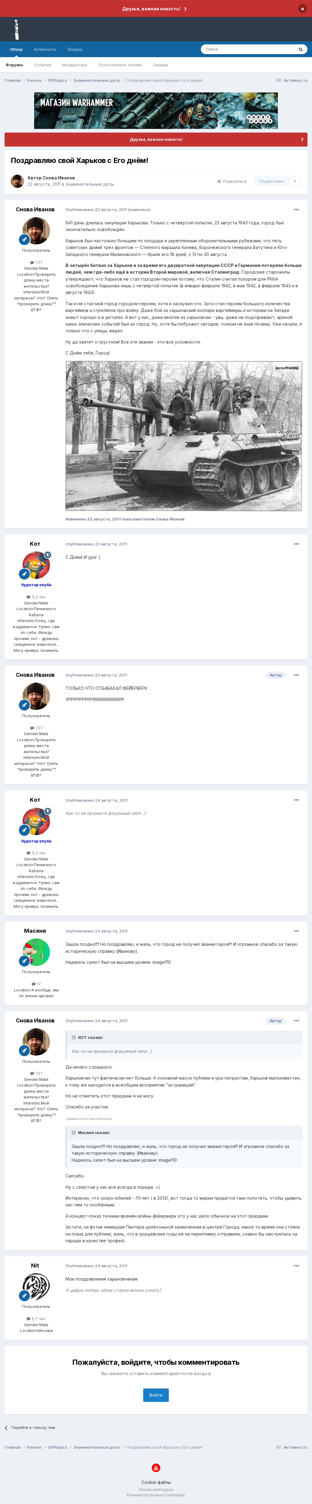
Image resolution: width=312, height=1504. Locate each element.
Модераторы (74, 64)
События (42, 64)
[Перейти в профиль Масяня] (36, 952)
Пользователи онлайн (120, 64)
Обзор (16, 49)
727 (38, 262)
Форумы (14, 64)
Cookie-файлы (156, 1482)
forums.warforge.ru (156, 1489)
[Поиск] (300, 49)
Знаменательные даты (90, 184)
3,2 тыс (38, 596)
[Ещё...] (296, 209)
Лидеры (160, 64)
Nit (35, 1265)
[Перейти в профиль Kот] (36, 565)
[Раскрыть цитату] (74, 1037)
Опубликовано (96, 209)
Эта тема (278, 49)
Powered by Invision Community (156, 1495)
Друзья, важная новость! (151, 8)
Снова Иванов (59, 177)
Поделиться (233, 181)
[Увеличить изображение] (184, 435)
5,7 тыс (38, 1318)
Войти (156, 1395)
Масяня (35, 931)
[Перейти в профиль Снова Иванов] (17, 181)
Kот (35, 544)
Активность (45, 49)
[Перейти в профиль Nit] (36, 1287)
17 (38, 983)
